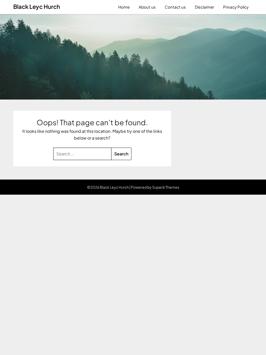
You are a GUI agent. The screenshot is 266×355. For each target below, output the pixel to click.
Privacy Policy (236, 6)
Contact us (175, 6)
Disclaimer (204, 6)
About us (147, 6)
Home (124, 6)
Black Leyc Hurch (36, 6)
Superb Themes (165, 187)
